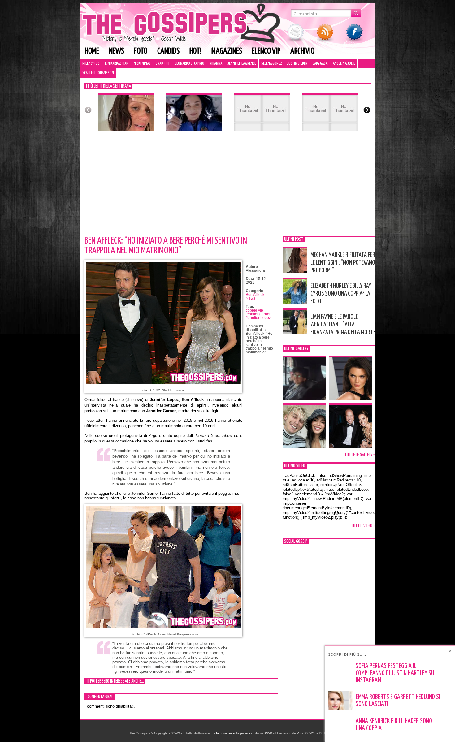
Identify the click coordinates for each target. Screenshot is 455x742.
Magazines (226, 51)
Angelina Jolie (344, 64)
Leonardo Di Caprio (189, 64)
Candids (168, 51)
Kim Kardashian (116, 64)
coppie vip (254, 310)
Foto (140, 51)
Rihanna (216, 64)
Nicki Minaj (142, 64)
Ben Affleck (255, 294)
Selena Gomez (271, 64)
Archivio (302, 51)
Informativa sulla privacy (233, 733)
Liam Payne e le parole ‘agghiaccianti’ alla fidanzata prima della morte (342, 324)
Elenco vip (266, 51)
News (116, 51)
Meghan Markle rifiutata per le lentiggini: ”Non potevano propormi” (342, 263)
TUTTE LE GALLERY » (359, 455)
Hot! (195, 51)
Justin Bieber (297, 64)
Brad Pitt (163, 64)
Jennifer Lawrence (242, 64)
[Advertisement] (227, 184)
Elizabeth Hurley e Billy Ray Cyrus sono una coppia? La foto (340, 293)
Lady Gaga (320, 64)
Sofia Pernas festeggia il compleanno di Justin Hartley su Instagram (395, 673)
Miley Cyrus (91, 64)
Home (92, 51)
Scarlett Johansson (98, 73)
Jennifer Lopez (258, 318)
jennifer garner (258, 314)
